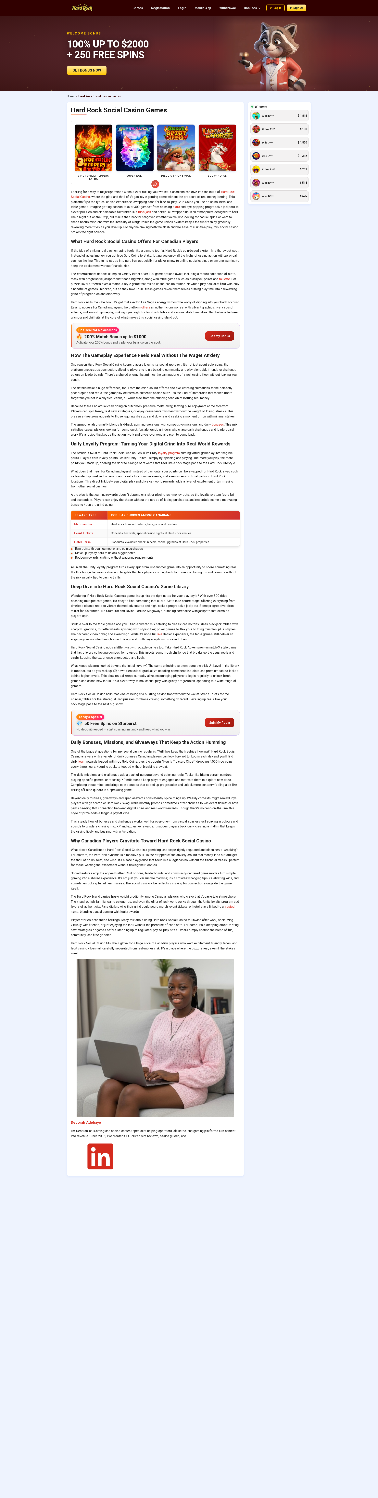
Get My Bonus (219, 336)
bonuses (218, 424)
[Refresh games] (155, 184)
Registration (160, 8)
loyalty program (169, 453)
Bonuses (250, 8)
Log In (277, 7)
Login (182, 8)
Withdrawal (227, 8)
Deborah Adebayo (86, 1122)
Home (70, 96)
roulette (224, 279)
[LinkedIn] (100, 1170)
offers (145, 307)
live (159, 634)
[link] (279, 115)
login (81, 761)
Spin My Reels (219, 723)
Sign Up (298, 7)
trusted (229, 906)
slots (176, 207)
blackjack (144, 212)
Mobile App (203, 8)
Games (137, 8)
